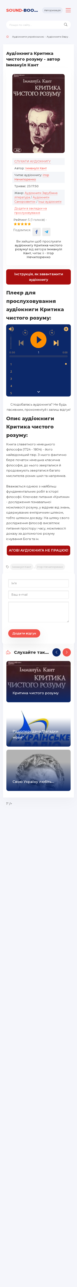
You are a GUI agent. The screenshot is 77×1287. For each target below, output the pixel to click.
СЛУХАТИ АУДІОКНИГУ (32, 161)
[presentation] (56, 652)
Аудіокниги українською (28, 36)
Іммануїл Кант (36, 168)
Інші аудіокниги (49, 202)
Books (22, 10)
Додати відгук (24, 633)
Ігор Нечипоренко (50, 566)
